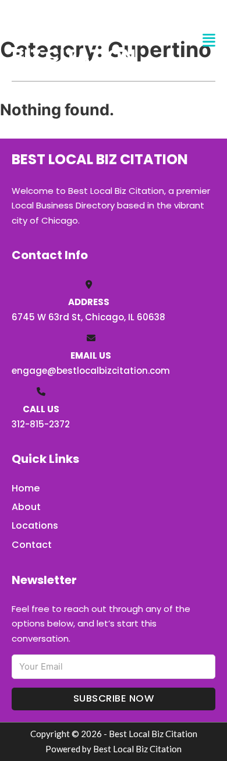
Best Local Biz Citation (74, 40)
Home (26, 488)
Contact (32, 544)
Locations (35, 525)
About (26, 507)
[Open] (209, 40)
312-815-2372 (41, 424)
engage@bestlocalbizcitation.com (91, 370)
